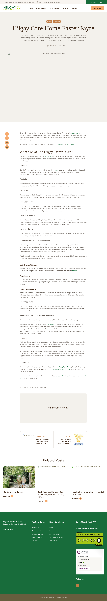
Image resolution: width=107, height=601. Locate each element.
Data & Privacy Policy (56, 537)
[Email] (7, 147)
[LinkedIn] (7, 143)
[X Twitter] (7, 138)
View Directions (8, 529)
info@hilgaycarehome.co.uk (60, 369)
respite (68, 376)
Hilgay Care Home (65, 367)
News (51, 531)
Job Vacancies (54, 534)
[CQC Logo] (82, 553)
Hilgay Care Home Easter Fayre (53, 28)
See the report (83, 568)
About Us (52, 527)
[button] (96, 2)
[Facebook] (7, 134)
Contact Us (53, 541)
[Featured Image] (19, 477)
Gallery (34, 541)
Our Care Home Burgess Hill (14, 492)
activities (75, 133)
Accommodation (37, 534)
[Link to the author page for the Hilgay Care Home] (42, 45)
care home (70, 144)
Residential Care (37, 531)
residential (59, 376)
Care (56, 170)
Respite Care (36, 527)
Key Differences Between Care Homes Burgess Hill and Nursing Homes (51, 494)
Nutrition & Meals (37, 537)
